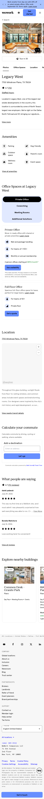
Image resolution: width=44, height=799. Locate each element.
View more (6, 122)
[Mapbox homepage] (8, 382)
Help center (7, 717)
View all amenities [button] (9, 171)
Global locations (8, 656)
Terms (12, 761)
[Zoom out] (38, 352)
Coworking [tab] (22, 206)
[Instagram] (22, 644)
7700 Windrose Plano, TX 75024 (15, 339)
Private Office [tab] (22, 199)
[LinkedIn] (40, 644)
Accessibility (23, 764)
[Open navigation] (40, 12)
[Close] (40, 4)
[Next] (5, 4)
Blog (4, 672)
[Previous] (3, 4)
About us (5, 659)
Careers (5, 665)
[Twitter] (31, 644)
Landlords (6, 689)
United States (20, 636)
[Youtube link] (4, 644)
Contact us (6, 710)
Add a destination (13, 443)
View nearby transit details (13, 413)
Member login (7, 713)
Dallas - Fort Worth (36, 636)
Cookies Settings (9, 764)
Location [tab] (34, 67)
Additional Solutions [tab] (22, 219)
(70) (10, 88)
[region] (22, 363)
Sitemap (34, 764)
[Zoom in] (38, 346)
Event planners (8, 696)
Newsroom (6, 669)
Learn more (32, 6)
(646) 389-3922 (9, 743)
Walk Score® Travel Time (34, 465)
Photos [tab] (6, 67)
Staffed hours (8, 93)
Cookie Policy (22, 761)
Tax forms (6, 720)
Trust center (7, 675)
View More (37, 511)
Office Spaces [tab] (19, 67)
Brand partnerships (10, 699)
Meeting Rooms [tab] (22, 212)
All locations (7, 636)
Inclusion (5, 662)
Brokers (5, 686)
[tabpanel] (22, 43)
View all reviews (8, 545)
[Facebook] (13, 644)
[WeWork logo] (8, 12)
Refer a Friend (8, 693)
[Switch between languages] (18, 12)
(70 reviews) (13, 485)
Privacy (5, 761)
